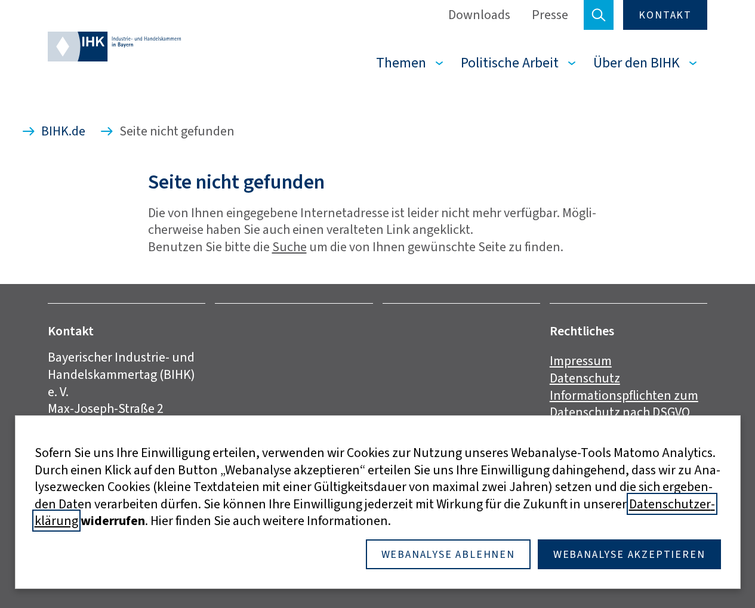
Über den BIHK (636, 62)
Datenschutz (585, 378)
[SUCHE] (599, 15)
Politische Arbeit (510, 62)
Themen (401, 62)
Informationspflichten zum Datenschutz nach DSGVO (624, 404)
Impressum (581, 360)
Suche (289, 246)
